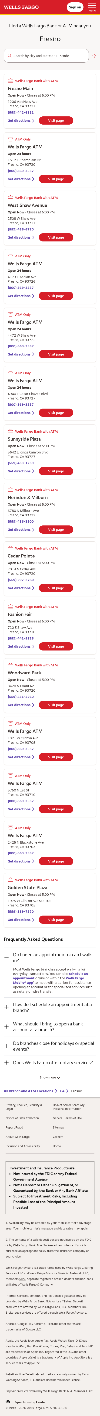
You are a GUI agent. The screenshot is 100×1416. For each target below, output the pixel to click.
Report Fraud (14, 1127)
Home (57, 1146)
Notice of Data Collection (22, 1118)
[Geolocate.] (94, 56)
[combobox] (49, 56)
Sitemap (58, 1127)
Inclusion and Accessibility (23, 1146)
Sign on (75, 7)
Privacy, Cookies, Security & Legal (24, 1107)
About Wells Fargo (18, 1137)
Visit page (56, 120)
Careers (58, 1137)
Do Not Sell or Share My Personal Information (69, 1107)
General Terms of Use (67, 1118)
